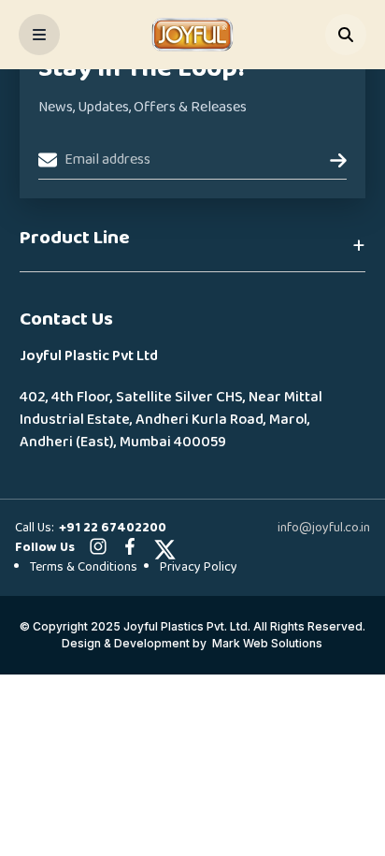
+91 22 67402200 (112, 527)
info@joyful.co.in (324, 527)
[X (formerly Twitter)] (161, 546)
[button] (193, 247)
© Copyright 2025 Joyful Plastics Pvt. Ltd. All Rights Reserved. (192, 626)
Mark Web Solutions (267, 643)
